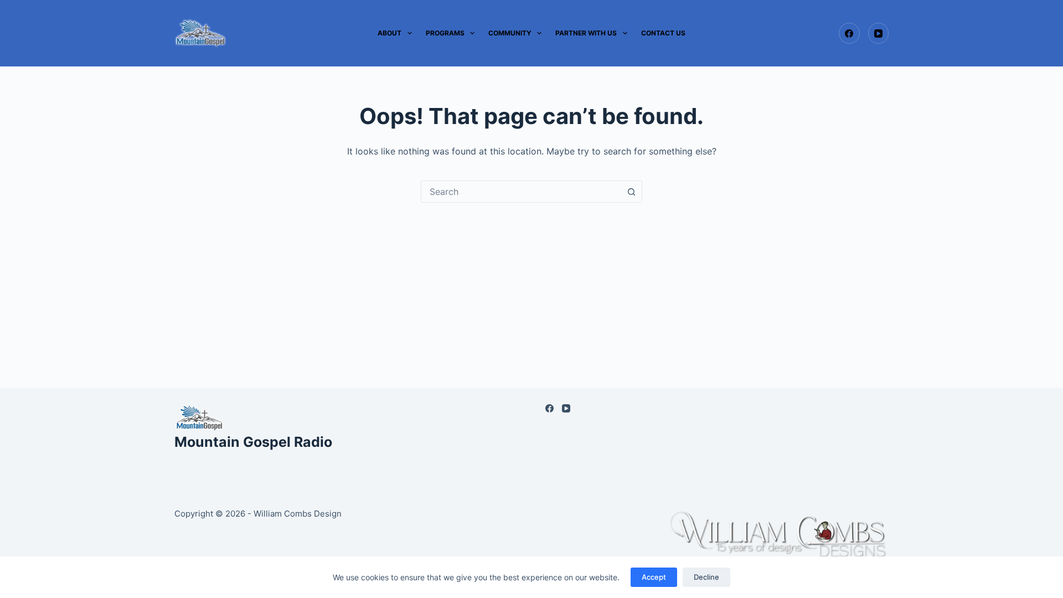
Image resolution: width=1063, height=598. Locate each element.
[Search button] (631, 191)
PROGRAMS (445, 33)
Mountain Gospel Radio (253, 442)
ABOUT (389, 33)
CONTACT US (663, 33)
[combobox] (521, 192)
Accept (654, 577)
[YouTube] (878, 33)
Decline (706, 577)
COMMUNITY (510, 33)
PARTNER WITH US (586, 33)
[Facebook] (849, 33)
